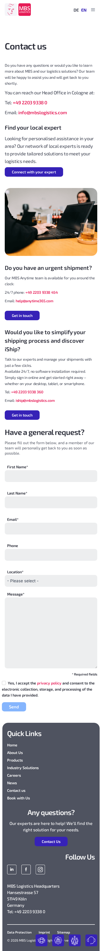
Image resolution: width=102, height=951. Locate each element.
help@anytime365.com (34, 300)
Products (15, 760)
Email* (13, 519)
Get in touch (22, 315)
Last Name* (17, 493)
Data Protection (19, 932)
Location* (15, 572)
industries (58, 940)
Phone (12, 545)
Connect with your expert (34, 172)
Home (12, 745)
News (12, 782)
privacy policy (49, 683)
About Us (15, 752)
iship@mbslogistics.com (35, 400)
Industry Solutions (23, 767)
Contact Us (51, 841)
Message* (15, 594)
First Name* (17, 467)
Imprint (44, 932)
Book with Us (18, 798)
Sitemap (63, 932)
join (75, 940)
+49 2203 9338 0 (30, 102)
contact (91, 940)
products (41, 940)
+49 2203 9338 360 (27, 392)
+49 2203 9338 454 (41, 292)
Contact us (16, 790)
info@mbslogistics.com (42, 112)
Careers (14, 775)
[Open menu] (92, 9)
